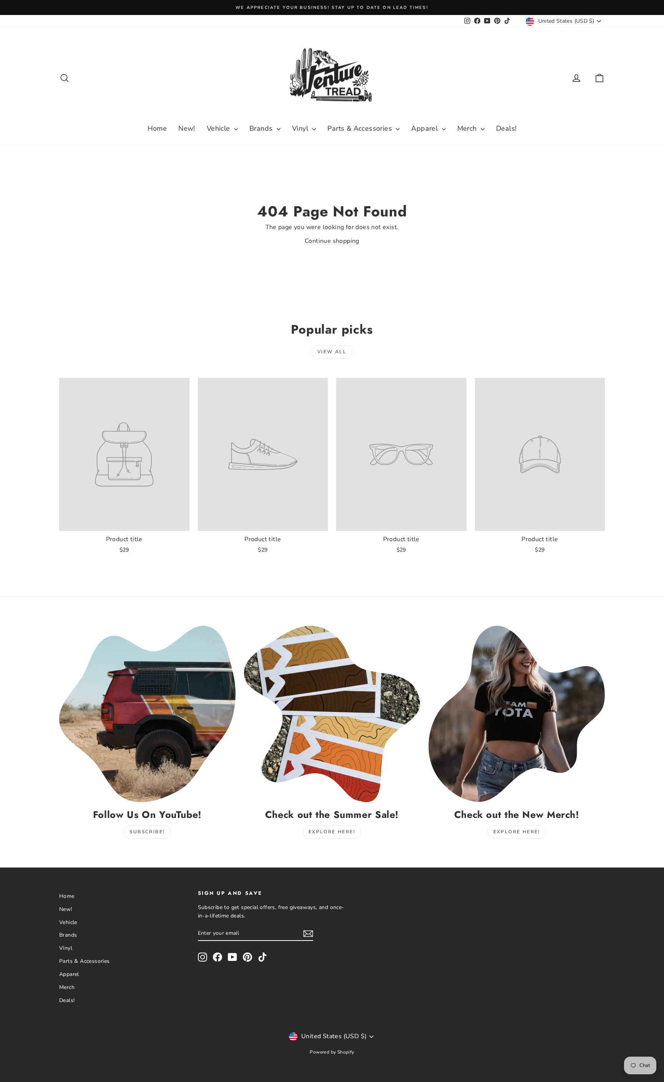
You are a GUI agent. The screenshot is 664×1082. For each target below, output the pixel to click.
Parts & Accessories (360, 128)
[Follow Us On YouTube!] (147, 714)
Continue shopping (332, 241)
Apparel (425, 128)
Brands (262, 128)
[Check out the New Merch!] (516, 714)
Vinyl (301, 128)
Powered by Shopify (332, 1052)
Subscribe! (147, 832)
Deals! (506, 128)
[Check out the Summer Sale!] (332, 714)
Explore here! (332, 832)
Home (157, 128)
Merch (468, 128)
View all (332, 352)
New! (186, 128)
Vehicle (219, 128)
